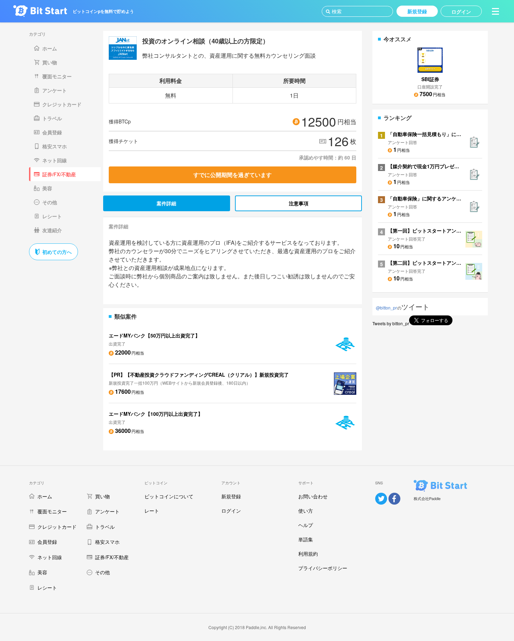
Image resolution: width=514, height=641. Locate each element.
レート (151, 510)
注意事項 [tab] (298, 203)
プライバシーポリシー (322, 567)
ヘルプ (305, 524)
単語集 (305, 539)
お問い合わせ (313, 496)
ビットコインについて (168, 496)
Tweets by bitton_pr (390, 323)
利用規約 (308, 553)
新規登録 (231, 496)
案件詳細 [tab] (166, 203)
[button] (495, 11)
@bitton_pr (386, 308)
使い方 (305, 510)
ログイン (231, 510)
